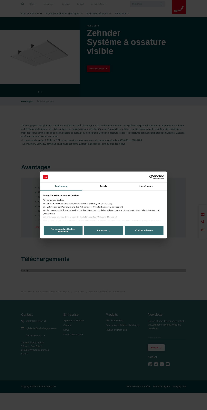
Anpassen (102, 230)
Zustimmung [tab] (61, 186)
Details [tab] (103, 186)
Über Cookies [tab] (146, 186)
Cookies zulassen (144, 230)
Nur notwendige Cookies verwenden (63, 230)
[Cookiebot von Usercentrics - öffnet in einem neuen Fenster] (151, 177)
